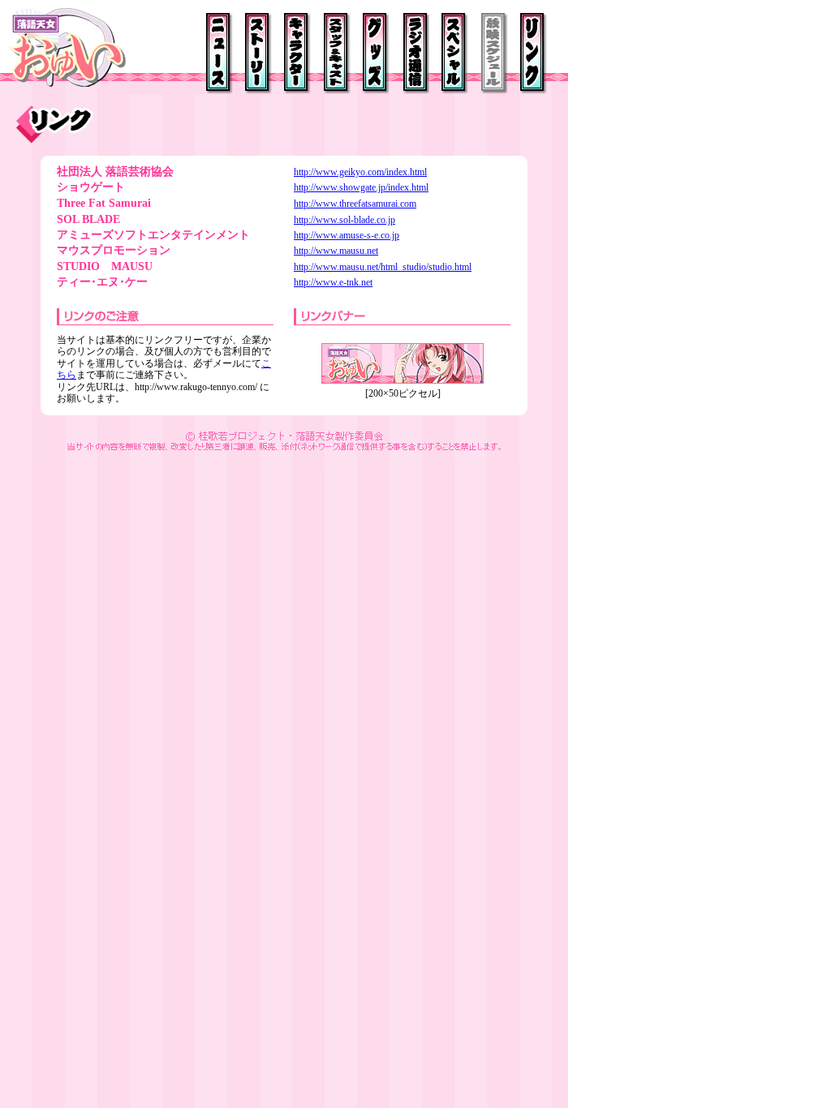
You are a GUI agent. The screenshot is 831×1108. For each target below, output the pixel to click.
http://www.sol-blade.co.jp (344, 219)
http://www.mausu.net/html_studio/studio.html (382, 267)
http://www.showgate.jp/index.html (361, 187)
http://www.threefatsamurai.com (355, 203)
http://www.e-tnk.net (333, 282)
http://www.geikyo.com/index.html (360, 172)
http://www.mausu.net (336, 250)
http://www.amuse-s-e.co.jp (346, 235)
